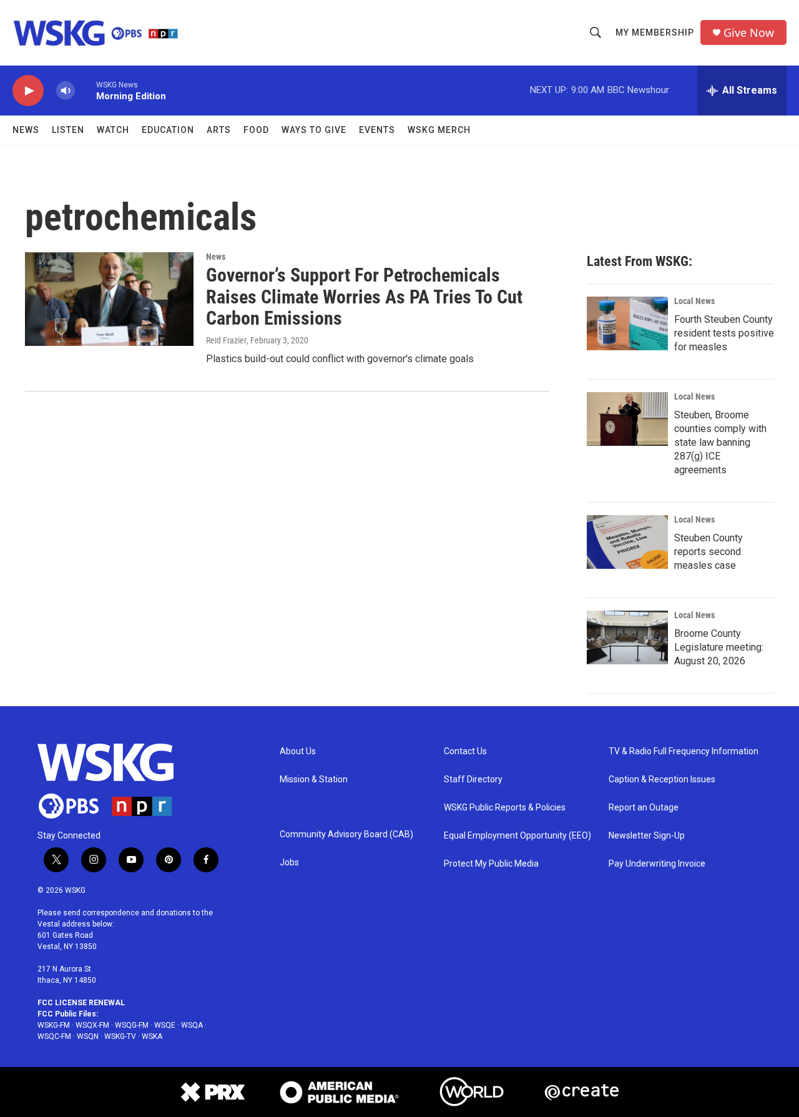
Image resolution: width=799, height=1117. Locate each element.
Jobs (289, 862)
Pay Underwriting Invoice (657, 864)
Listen (68, 130)
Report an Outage (644, 807)
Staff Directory (473, 779)
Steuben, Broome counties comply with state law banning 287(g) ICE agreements (720, 442)
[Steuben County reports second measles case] (627, 542)
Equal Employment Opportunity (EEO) (517, 835)
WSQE (164, 1025)
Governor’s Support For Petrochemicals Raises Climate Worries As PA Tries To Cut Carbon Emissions (364, 297)
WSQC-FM (54, 1036)
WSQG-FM (132, 1025)
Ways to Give (314, 130)
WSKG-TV (120, 1036)
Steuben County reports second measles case (708, 551)
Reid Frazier (226, 340)
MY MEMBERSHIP (654, 32)
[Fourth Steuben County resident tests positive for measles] (627, 323)
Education (168, 130)
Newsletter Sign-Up (647, 835)
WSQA (192, 1025)
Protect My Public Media (491, 864)
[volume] (65, 91)
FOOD (256, 130)
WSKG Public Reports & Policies (505, 807)
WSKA (152, 1036)
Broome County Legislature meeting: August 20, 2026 (718, 647)
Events (377, 130)
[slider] (85, 90)
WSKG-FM (53, 1025)
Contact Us (465, 751)
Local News (694, 301)
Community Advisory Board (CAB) (346, 834)
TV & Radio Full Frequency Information (683, 751)
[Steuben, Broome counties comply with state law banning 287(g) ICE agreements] (627, 419)
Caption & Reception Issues (662, 779)
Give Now (748, 32)
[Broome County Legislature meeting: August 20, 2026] (627, 637)
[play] (28, 91)
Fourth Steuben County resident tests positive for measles (724, 333)
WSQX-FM (92, 1025)
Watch (113, 130)
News (25, 130)
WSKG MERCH (439, 130)
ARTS (219, 130)
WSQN (88, 1036)
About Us (298, 751)
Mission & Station (314, 779)
